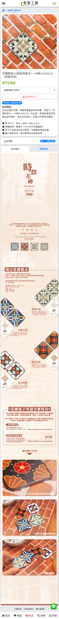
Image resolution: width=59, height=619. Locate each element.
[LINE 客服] (53, 606)
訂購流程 (18, 609)
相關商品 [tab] (44, 148)
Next (55, 42)
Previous (4, 42)
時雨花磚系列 (14, 10)
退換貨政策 (28, 609)
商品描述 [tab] (15, 148)
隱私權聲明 (40, 609)
